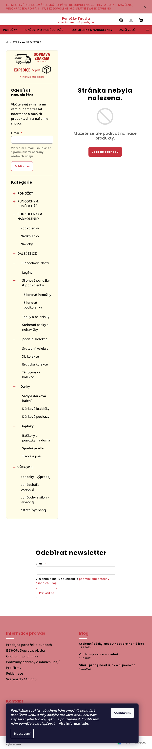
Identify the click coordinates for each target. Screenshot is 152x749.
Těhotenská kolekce (31, 374)
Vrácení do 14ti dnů (21, 679)
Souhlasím (122, 713)
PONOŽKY (25, 193)
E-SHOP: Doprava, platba (25, 650)
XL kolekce (30, 356)
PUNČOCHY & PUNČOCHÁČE (28, 203)
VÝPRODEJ (25, 467)
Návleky (27, 244)
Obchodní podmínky (22, 656)
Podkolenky (30, 228)
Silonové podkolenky (33, 304)
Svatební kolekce (35, 348)
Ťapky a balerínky (35, 317)
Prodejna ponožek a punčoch (29, 645)
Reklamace (14, 673)
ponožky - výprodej (35, 477)
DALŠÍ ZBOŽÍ (27, 253)
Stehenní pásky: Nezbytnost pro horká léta (111, 643)
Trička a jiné (31, 456)
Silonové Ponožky (37, 294)
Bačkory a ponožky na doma (36, 437)
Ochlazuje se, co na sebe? (99, 654)
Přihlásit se (21, 166)
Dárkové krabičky (35, 408)
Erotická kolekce (35, 364)
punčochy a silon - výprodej (35, 499)
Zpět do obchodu (105, 152)
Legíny (27, 272)
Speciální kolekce (34, 339)
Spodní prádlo (33, 448)
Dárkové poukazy (35, 416)
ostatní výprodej (33, 510)
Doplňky (27, 426)
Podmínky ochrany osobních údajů (33, 662)
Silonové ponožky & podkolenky (36, 282)
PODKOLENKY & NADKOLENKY (30, 216)
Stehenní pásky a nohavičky (35, 327)
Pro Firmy (13, 667)
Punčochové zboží (35, 263)
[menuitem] (10, 29)
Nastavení (22, 733)
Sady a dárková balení (34, 398)
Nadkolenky (30, 236)
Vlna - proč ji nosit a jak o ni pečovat (107, 665)
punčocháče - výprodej (31, 487)
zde (85, 723)
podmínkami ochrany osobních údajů (27, 154)
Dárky (25, 386)
